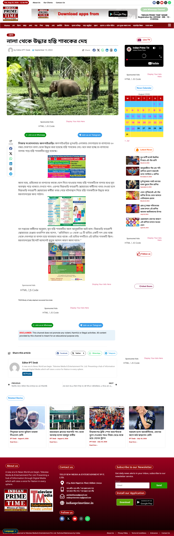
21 (149, 122)
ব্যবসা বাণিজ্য (76, 25)
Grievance (154, 533)
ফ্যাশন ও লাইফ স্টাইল (107, 25)
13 (144, 116)
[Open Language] (15, 531)
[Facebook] (154, 2)
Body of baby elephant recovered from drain (38, 300)
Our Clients (48, 2)
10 (127, 116)
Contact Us (60, 2)
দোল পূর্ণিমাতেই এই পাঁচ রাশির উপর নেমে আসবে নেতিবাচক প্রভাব (150, 195)
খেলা (53, 25)
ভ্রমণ (96, 25)
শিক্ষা (41, 25)
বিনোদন (67, 25)
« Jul (127, 140)
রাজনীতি (59, 25)
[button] (94, 50)
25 (133, 128)
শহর (36, 25)
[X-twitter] (158, 2)
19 (138, 122)
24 (127, 128)
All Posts (27, 374)
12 (138, 116)
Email (117, 481)
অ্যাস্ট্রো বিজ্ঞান (138, 25)
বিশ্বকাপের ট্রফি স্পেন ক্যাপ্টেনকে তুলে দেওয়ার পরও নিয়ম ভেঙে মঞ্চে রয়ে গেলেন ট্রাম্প (106, 435)
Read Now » (14, 442)
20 (144, 122)
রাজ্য (24, 25)
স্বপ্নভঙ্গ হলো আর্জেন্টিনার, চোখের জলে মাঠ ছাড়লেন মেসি (145, 434)
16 (160, 116)
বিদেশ (19, 25)
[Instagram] (165, 2)
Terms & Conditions (139, 533)
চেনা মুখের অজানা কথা (124, 25)
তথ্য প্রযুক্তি (87, 25)
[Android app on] (138, 502)
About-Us (36, 2)
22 (155, 122)
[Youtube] (161, 2)
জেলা (30, 25)
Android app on (146, 501)
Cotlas (78, 533)
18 (133, 122)
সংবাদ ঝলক (149, 25)
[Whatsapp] (169, 2)
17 (127, 122)
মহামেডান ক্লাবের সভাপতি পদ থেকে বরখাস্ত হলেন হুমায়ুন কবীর (67, 434)
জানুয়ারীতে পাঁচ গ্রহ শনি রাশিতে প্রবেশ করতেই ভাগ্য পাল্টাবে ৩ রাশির (150, 171)
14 (149, 116)
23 (160, 122)
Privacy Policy (123, 533)
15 (155, 116)
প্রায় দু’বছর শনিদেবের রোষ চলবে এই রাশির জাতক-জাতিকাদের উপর (150, 208)
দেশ (13, 25)
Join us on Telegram (91, 135)
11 (133, 116)
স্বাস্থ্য (47, 25)
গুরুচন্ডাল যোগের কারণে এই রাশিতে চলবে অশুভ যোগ (150, 222)
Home (7, 25)
